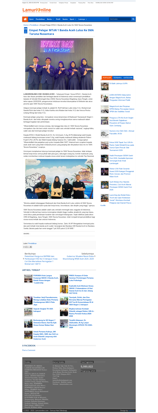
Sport (72, 19)
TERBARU (117, 78)
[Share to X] (29, 247)
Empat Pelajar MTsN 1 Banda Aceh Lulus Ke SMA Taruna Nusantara (61, 32)
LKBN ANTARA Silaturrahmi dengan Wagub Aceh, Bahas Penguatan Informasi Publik (120, 97)
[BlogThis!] (26, 247)
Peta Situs (90, 2)
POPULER (107, 78)
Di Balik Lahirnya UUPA (118, 83)
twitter (116, 2)
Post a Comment (28, 350)
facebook (119, 2)
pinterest (134, 2)
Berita (49, 19)
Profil (58, 19)
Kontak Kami (53, 2)
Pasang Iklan (81, 2)
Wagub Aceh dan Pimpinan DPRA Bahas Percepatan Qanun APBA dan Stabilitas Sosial (122, 108)
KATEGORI (128, 78)
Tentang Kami (43, 2)
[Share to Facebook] (31, 247)
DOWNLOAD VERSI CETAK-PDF (104, 2)
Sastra (65, 19)
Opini (31, 19)
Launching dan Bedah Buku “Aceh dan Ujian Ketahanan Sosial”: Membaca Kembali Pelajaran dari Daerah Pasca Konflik (116, 200)
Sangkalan (73, 2)
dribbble (131, 2)
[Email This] (24, 247)
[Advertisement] (117, 38)
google (122, 2)
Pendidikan (40, 19)
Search (133, 19)
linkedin (128, 2)
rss (125, 2)
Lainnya (82, 19)
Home (25, 19)
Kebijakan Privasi (63, 2)
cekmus (131, 410)
